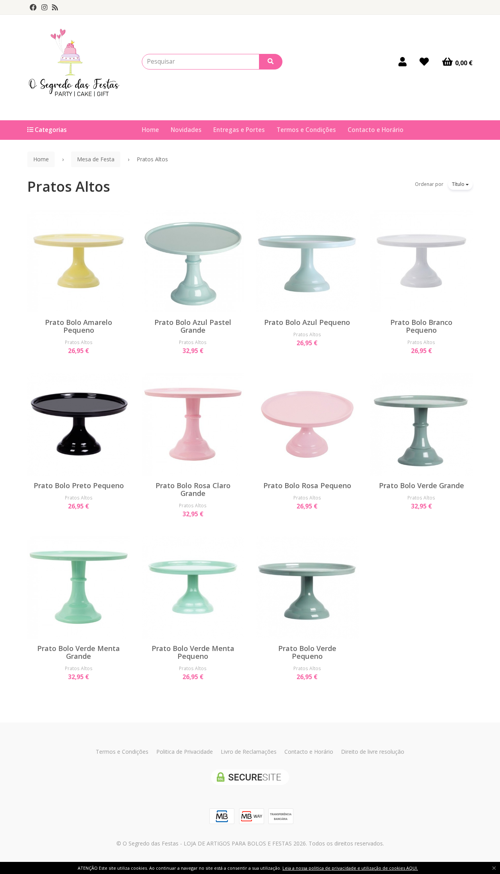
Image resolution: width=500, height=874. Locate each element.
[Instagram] (44, 7)
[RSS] (55, 7)
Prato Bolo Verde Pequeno (307, 652)
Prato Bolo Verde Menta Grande (78, 652)
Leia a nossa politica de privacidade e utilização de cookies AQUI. (350, 868)
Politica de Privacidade (184, 751)
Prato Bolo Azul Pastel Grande (192, 326)
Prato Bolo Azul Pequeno (307, 322)
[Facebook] (33, 7)
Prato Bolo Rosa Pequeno (307, 485)
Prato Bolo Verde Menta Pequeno (193, 652)
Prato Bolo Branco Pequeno (421, 326)
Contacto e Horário (376, 130)
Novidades (186, 130)
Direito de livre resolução (372, 751)
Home (150, 130)
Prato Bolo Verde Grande (421, 485)
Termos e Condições (306, 130)
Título (459, 184)
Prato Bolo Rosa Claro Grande (192, 489)
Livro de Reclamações (249, 751)
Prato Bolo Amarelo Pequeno (78, 326)
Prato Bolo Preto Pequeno (79, 485)
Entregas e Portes (239, 130)
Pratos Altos (68, 186)
